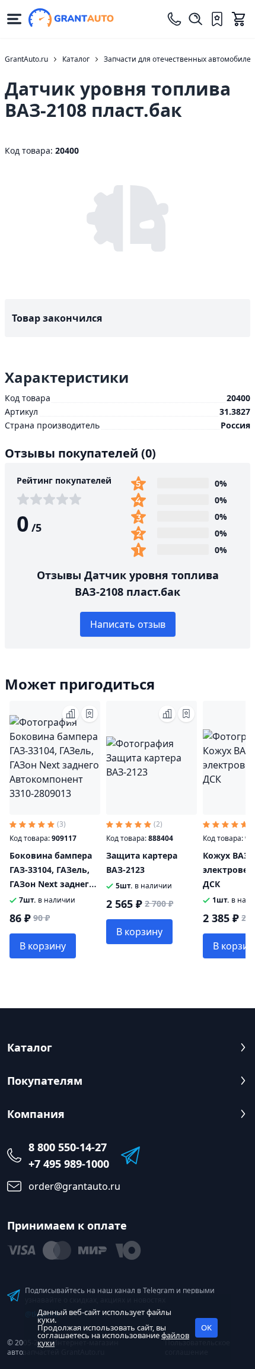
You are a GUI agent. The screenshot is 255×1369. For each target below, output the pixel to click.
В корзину (43, 945)
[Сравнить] (70, 714)
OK (206, 1327)
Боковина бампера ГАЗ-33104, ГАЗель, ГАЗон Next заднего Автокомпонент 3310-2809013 (51, 884)
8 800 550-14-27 (67, 1147)
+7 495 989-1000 (68, 1164)
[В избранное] (89, 714)
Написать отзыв (127, 624)
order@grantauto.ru (74, 1186)
